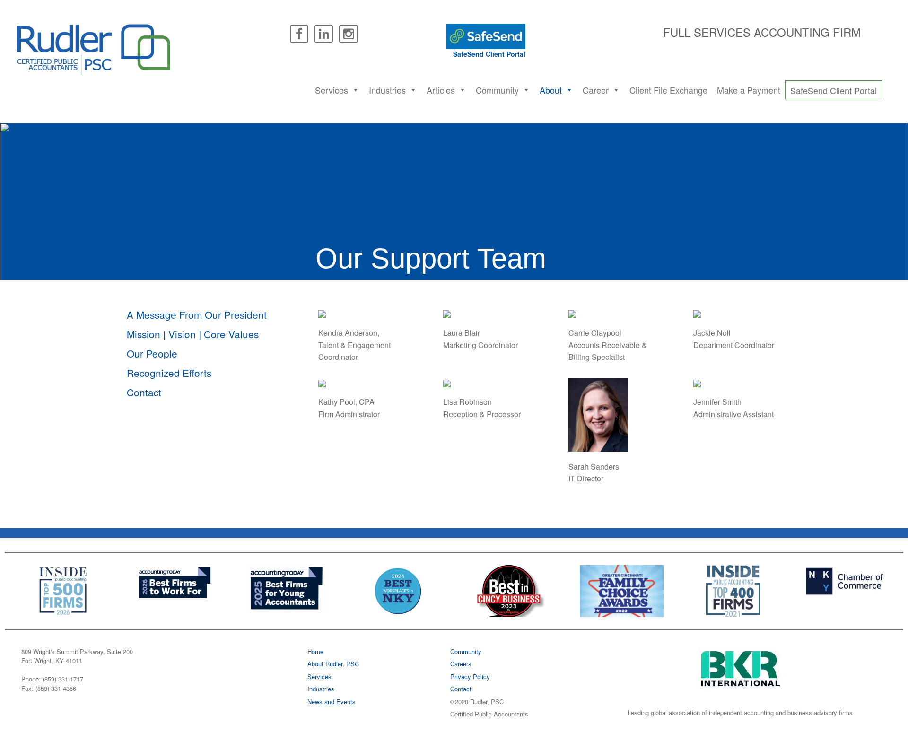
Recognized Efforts (169, 373)
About (551, 90)
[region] (454, 201)
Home (315, 651)
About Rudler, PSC (333, 663)
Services (331, 90)
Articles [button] (441, 90)
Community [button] (497, 90)
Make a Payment (748, 90)
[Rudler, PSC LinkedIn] (323, 33)
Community (465, 651)
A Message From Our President (197, 315)
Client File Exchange (668, 90)
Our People (152, 353)
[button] (355, 89)
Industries (387, 90)
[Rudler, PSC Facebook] (299, 33)
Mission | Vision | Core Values (193, 334)
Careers (460, 663)
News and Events (331, 701)
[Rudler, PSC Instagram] (348, 33)
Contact (144, 392)
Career (596, 90)
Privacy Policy (470, 676)
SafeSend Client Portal (489, 54)
